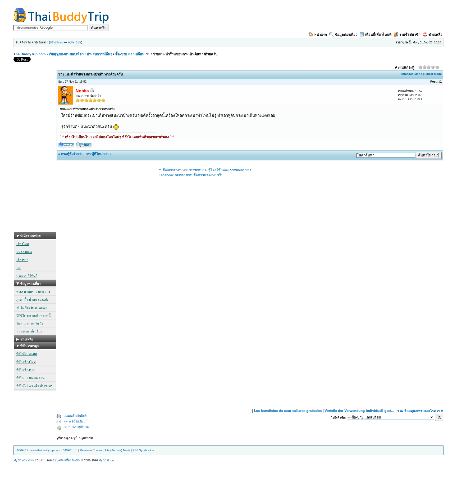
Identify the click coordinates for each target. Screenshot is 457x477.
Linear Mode (433, 73)
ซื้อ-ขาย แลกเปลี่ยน (129, 54)
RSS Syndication (143, 450)
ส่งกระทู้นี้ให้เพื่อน (74, 421)
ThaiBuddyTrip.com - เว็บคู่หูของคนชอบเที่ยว (48, 54)
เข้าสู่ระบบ (56, 42)
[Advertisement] (35, 152)
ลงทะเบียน (74, 42)
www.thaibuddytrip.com (45, 450)
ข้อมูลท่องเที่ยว (346, 35)
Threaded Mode (411, 73)
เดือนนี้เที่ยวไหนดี (378, 35)
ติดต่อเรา (22, 450)
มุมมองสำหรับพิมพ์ (74, 415)
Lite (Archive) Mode (117, 450)
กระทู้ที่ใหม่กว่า (97, 154)
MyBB (76, 460)
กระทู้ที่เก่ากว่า (72, 154)
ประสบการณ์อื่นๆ (99, 54)
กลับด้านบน (69, 450)
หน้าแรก (320, 35)
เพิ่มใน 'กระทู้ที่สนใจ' (76, 427)
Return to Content (91, 450)
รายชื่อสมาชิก (410, 35)
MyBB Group (107, 460)
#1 (440, 81)
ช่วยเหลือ (435, 35)
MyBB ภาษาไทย (23, 460)
